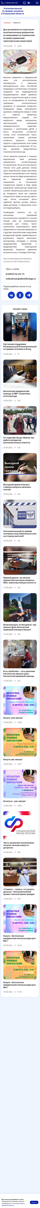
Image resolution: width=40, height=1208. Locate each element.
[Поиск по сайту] (24, 2)
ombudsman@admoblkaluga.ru (21, 278)
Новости (16, 22)
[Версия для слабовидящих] (28, 2)
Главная (6, 22)
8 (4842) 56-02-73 (15, 274)
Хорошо (34, 1202)
